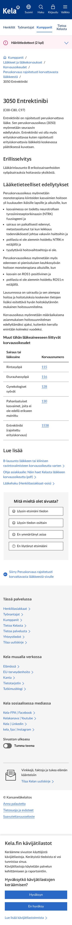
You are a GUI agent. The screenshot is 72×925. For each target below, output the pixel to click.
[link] (9, 27)
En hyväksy (36, 906)
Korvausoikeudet (15, 67)
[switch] (7, 745)
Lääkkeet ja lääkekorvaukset (22, 62)
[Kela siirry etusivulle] (11, 9)
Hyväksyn (36, 894)
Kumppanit (16, 57)
